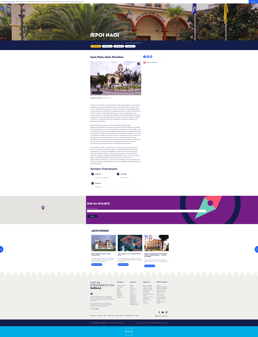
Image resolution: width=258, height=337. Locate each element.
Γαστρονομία (132, 292)
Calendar (118, 291)
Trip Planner (159, 4)
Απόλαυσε (129, 4)
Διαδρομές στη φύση (134, 304)
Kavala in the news (111, 315)
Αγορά (131, 291)
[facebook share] (144, 56)
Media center (119, 295)
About (105, 315)
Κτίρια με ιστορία (146, 292)
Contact (136, 315)
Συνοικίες (158, 300)
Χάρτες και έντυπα (160, 295)
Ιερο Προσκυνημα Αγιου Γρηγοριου (127, 254)
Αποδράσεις (145, 302)
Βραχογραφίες (146, 298)
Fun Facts (118, 289)
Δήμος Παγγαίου (118, 46)
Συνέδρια (158, 303)
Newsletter (122, 315)
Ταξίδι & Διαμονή (148, 4)
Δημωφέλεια (96, 322)
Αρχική (92, 43)
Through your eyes (120, 297)
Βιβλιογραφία (119, 292)
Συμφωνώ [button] (253, 1)
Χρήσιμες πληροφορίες (161, 297)
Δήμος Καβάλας (120, 43)
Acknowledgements (130, 315)
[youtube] (162, 312)
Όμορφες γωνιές (133, 301)
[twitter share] (147, 56)
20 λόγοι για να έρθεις (121, 285)
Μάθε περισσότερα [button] (79, 1)
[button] (1, 8)
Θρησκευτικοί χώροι (109, 43)
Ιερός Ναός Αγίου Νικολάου (96, 97)
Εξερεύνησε (137, 4)
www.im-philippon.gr (124, 177)
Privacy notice (100, 315)
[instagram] (166, 312)
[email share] (151, 56)
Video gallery (119, 294)
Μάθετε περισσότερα (97, 265)
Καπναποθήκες (146, 291)
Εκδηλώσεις (132, 288)
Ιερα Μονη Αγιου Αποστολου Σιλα (155, 254)
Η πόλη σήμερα (120, 286)
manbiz (154, 322)
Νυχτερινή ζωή (133, 289)
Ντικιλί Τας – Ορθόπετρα (148, 297)
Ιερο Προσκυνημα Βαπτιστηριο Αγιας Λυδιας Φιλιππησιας (101, 255)
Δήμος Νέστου (107, 46)
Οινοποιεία (132, 294)
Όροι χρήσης (93, 315)
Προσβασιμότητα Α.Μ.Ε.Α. (161, 298)
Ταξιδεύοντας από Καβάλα (161, 288)
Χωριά (144, 301)
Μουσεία (131, 286)
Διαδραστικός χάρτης (160, 294)
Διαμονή (158, 285)
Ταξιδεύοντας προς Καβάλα (161, 286)
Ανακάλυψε (120, 4)
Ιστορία (118, 288)
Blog (118, 315)
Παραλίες (132, 285)
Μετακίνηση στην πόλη (161, 289)
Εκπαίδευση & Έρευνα (160, 301)
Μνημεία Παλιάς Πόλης (147, 289)
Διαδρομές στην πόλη (134, 302)
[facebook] (159, 312)
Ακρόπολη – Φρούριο (147, 288)
